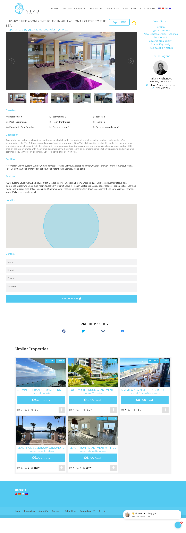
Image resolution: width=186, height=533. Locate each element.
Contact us (147, 8)
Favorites (96, 8)
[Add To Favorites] (134, 23)
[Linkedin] (104, 511)
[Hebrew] (166, 8)
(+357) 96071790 (162, 88)
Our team (129, 8)
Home (54, 8)
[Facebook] (99, 511)
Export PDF (119, 22)
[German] (163, 8)
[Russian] (170, 8)
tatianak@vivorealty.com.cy (162, 85)
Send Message (69, 298)
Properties (29, 511)
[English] (159, 8)
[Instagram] (94, 511)
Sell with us (70, 511)
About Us (113, 8)
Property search (74, 8)
